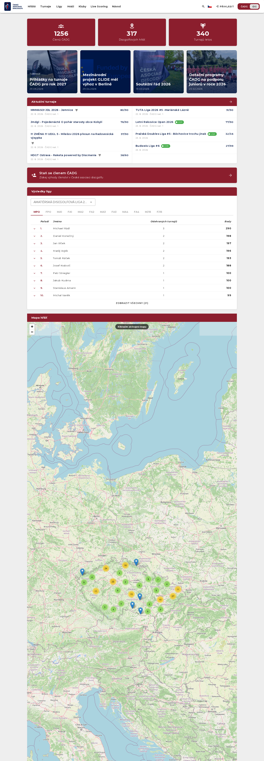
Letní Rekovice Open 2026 (154, 122)
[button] (140, 596)
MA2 (81, 211)
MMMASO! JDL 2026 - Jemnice (52, 110)
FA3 (114, 211)
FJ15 (159, 211)
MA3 (103, 211)
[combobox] (63, 202)
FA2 (91, 211)
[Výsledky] (76, 110)
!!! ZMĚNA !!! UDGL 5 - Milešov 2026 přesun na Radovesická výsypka (72, 136)
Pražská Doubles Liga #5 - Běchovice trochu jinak (171, 133)
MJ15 (148, 211)
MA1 (59, 211)
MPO (37, 211)
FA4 (136, 211)
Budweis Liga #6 (148, 145)
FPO (48, 211)
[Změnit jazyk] (210, 6)
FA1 (70, 211)
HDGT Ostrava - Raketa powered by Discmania (63, 155)
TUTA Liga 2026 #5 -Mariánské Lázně (162, 110)
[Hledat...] (203, 6)
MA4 (125, 211)
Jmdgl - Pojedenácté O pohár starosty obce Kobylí (66, 122)
